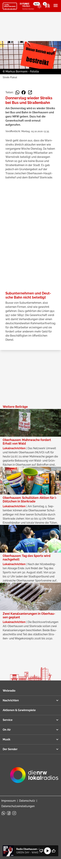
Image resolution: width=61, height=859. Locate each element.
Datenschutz (27, 800)
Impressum (8, 800)
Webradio (9, 690)
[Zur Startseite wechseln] (10, 6)
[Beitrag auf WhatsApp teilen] (17, 92)
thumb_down (41, 851)
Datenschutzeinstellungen (18, 806)
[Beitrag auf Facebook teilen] (24, 92)
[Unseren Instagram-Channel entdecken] (14, 813)
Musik (6, 739)
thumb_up (54, 851)
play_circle (47, 851)
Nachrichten (11, 700)
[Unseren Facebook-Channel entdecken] (9, 813)
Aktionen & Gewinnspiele (19, 710)
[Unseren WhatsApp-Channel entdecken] (3, 813)
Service (8, 720)
